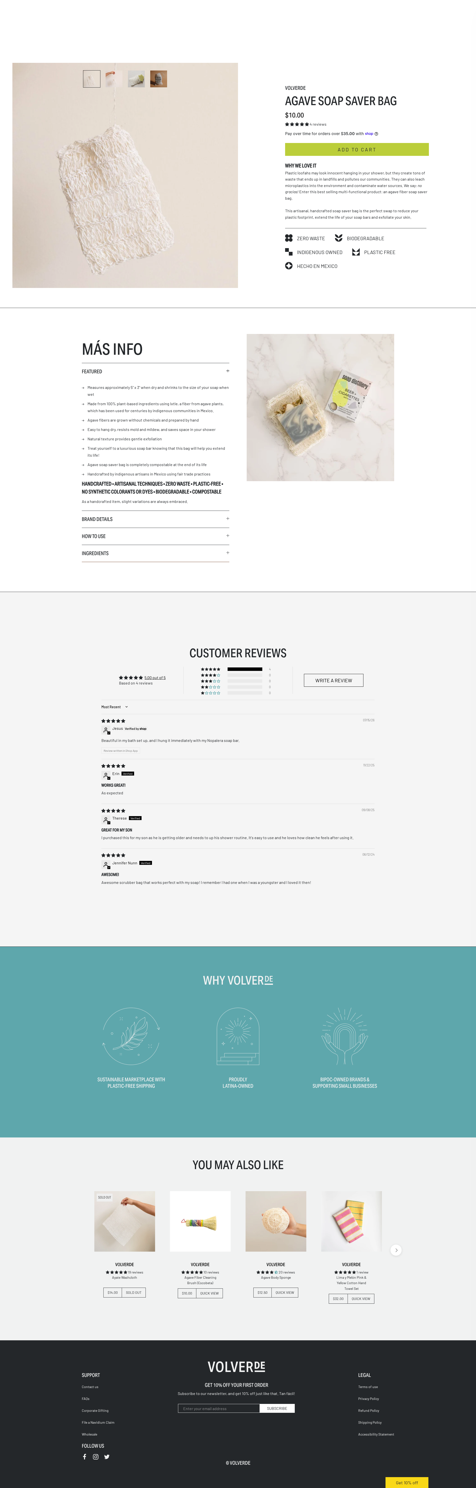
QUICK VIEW (209, 1293)
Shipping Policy (370, 1422)
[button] (297, 124)
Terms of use (368, 1387)
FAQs (85, 1398)
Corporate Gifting (95, 1410)
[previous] (80, 1250)
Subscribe (277, 1408)
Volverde (295, 88)
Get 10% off (407, 1482)
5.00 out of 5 (155, 677)
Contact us (90, 1387)
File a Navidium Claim (98, 1422)
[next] (396, 1250)
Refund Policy (368, 1410)
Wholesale (89, 1434)
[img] (113, 720)
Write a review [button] (333, 680)
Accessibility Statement (376, 1434)
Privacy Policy (368, 1398)
